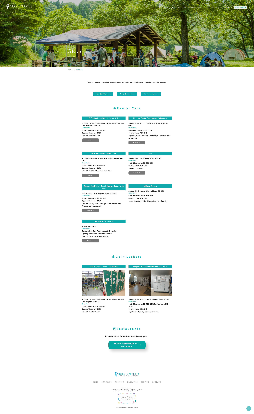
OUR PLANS (176, 7)
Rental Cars (102, 94)
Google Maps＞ (86, 127)
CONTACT (226, 7)
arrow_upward (249, 408)
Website (89, 140)
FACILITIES (132, 382)
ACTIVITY (119, 382)
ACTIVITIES (189, 7)
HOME (165, 7)
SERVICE (145, 382)
